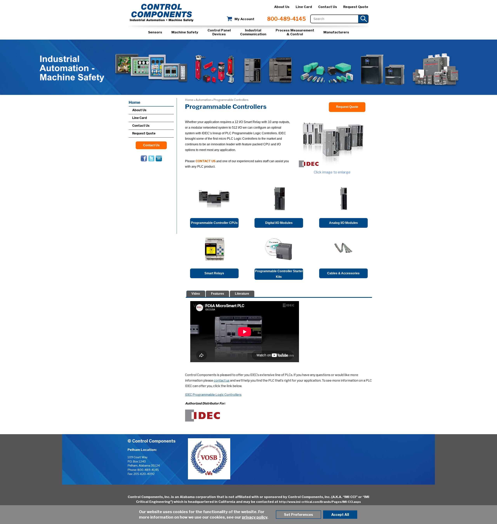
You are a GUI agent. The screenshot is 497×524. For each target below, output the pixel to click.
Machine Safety (184, 32)
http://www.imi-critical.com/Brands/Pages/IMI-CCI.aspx (320, 502)
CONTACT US (205, 161)
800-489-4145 (286, 19)
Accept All (340, 515)
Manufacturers (336, 32)
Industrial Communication (253, 32)
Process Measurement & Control (295, 32)
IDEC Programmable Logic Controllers (213, 395)
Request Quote (355, 7)
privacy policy (254, 517)
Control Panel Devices (219, 32)
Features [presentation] (217, 293)
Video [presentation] (195, 293)
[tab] (195, 294)
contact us (221, 380)
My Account (244, 19)
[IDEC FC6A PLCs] (332, 143)
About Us (281, 7)
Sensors (155, 32)
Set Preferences (298, 515)
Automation (203, 100)
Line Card (304, 7)
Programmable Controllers (230, 100)
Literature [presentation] (242, 293)
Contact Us (327, 7)
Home (189, 100)
